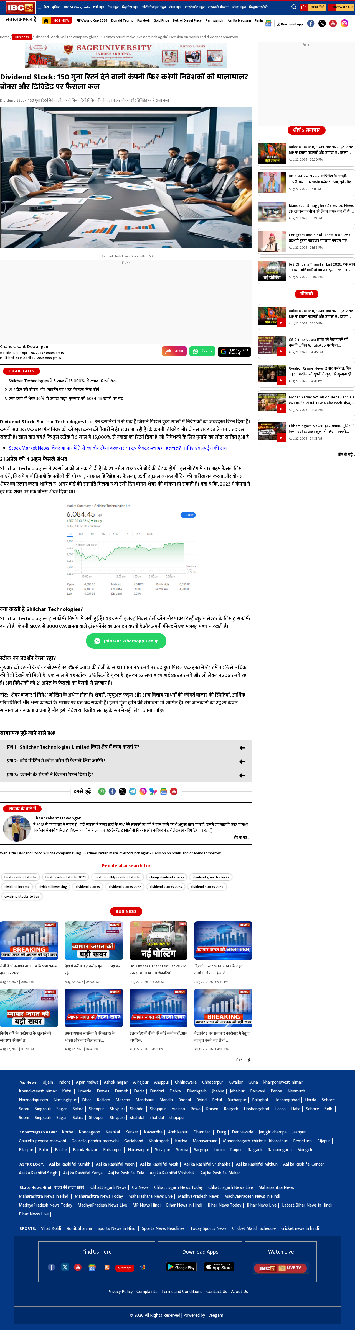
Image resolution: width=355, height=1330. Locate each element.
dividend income (17, 887)
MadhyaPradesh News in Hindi (252, 1196)
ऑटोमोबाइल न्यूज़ (154, 7)
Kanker (131, 1132)
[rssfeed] (107, 1267)
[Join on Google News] (163, 791)
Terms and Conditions (181, 1291)
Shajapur (158, 1109)
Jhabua (218, 1091)
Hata (295, 1109)
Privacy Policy (120, 1291)
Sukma (182, 1150)
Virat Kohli (51, 1228)
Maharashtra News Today (99, 1196)
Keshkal (113, 1132)
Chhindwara (186, 1082)
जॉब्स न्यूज (239, 7)
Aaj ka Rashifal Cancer (303, 1164)
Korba (67, 1132)
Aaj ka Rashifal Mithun (257, 1164)
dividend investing (53, 887)
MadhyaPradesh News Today (45, 1205)
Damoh (121, 1091)
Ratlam (103, 1100)
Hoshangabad (287, 1100)
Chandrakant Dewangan (24, 346)
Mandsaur (145, 1100)
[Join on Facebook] (112, 791)
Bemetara (302, 1141)
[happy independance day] (126, 67)
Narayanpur (138, 1150)
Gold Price (161, 20)
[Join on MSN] (153, 791)
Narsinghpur (65, 1100)
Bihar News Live (262, 1205)
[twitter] (65, 1267)
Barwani (257, 1091)
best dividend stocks (20, 877)
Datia (139, 1091)
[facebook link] (310, 23)
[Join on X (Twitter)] (122, 791)
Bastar (61, 1150)
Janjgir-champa (273, 1132)
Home (4, 37)
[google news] (268, 23)
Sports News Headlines (163, 1228)
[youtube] (333, 23)
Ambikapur (178, 1132)
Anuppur (161, 1082)
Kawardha (153, 1132)
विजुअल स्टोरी (258, 7)
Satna (78, 1109)
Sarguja (201, 1150)
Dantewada (242, 1132)
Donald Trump (122, 20)
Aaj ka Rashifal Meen (115, 1164)
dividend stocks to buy (21, 896)
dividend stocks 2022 (125, 887)
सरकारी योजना (218, 7)
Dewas (103, 1091)
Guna (253, 1082)
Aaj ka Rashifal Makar (220, 1173)
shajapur (177, 1118)
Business (22, 37)
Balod (44, 1150)
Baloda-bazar (85, 1150)
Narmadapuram (33, 1100)
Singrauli (43, 1109)
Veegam (215, 1315)
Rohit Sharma (79, 1228)
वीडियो (306, 294)
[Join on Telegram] (133, 791)
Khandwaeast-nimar (38, 1091)
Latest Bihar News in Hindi (307, 1205)
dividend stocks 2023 (166, 887)
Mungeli (304, 1150)
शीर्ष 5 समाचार (306, 130)
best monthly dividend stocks (118, 877)
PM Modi (143, 20)
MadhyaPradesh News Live (102, 1205)
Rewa (196, 1109)
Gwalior (236, 1082)
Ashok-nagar (116, 1082)
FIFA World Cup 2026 (92, 20)
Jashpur (299, 1132)
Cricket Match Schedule (254, 1228)
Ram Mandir (215, 20)
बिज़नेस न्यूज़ (130, 7)
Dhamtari (202, 1132)
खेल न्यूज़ (175, 7)
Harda (310, 1100)
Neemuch (296, 1091)
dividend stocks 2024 (207, 887)
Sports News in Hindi (117, 1228)
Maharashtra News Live (150, 1196)
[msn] (142, 1267)
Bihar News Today (224, 1205)
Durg (221, 1132)
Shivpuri (117, 1109)
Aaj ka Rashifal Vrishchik (172, 1173)
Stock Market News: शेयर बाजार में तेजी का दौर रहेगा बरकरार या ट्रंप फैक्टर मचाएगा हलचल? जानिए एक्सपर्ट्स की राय (118, 448)
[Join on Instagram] (143, 791)
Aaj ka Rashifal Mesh (159, 1164)
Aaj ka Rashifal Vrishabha (207, 1164)
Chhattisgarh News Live (230, 1187)
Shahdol (137, 1109)
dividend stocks (88, 887)
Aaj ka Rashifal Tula (126, 1173)
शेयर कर (207, 351)
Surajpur (163, 1150)
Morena (123, 1100)
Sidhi (328, 1109)
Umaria (84, 1091)
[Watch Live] (281, 1273)
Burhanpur (237, 1100)
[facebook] (51, 1267)
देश (46, 7)
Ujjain (48, 1082)
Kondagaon (89, 1132)
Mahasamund (205, 1141)
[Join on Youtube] (174, 791)
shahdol (137, 1118)
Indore (64, 1082)
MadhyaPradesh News (198, 1196)
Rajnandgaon (280, 1150)
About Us (239, 1291)
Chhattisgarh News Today (178, 1187)
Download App (291, 24)
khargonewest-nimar (283, 1082)
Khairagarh (159, 1141)
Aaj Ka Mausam (239, 20)
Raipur (236, 1150)
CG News (140, 1187)
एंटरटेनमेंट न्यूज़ (195, 7)
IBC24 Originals (77, 7)
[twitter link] (322, 23)
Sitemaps (124, 1268)
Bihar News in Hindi (184, 1205)
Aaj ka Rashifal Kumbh (69, 1164)
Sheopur (96, 1109)
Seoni (24, 1109)
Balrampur (112, 1150)
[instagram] (344, 23)
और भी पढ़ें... (241, 837)
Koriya (181, 1141)
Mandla (166, 1100)
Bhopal (184, 1100)
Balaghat (260, 1100)
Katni (67, 1091)
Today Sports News (208, 1228)
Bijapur (323, 1141)
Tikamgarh (196, 1091)
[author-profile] (17, 828)
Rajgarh (231, 1109)
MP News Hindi (147, 1205)
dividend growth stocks (211, 877)
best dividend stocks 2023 (65, 877)
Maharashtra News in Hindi (44, 1196)
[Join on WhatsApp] (102, 791)
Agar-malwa (87, 1082)
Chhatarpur (212, 1082)
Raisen (212, 1109)
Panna (276, 1091)
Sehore (328, 1100)
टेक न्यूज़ (113, 7)
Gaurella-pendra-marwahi (42, 1141)
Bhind (201, 1100)
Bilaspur (26, 1150)
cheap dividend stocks (166, 877)
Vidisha (178, 1109)
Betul (217, 1100)
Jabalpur (237, 1091)
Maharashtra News (276, 1187)
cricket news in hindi (300, 1228)
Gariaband (133, 1141)
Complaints (147, 1291)
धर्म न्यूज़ (98, 7)
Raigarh (255, 1150)
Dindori (157, 1091)
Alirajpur (141, 1082)
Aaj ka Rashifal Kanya (83, 1173)
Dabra (175, 1091)
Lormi (219, 1150)
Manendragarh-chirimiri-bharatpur (255, 1141)
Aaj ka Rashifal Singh (38, 1173)
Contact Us (216, 1291)
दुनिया (56, 7)
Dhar (86, 1100)
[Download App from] (181, 1270)
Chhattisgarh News (108, 1187)
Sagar (61, 1109)
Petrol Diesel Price (187, 20)
